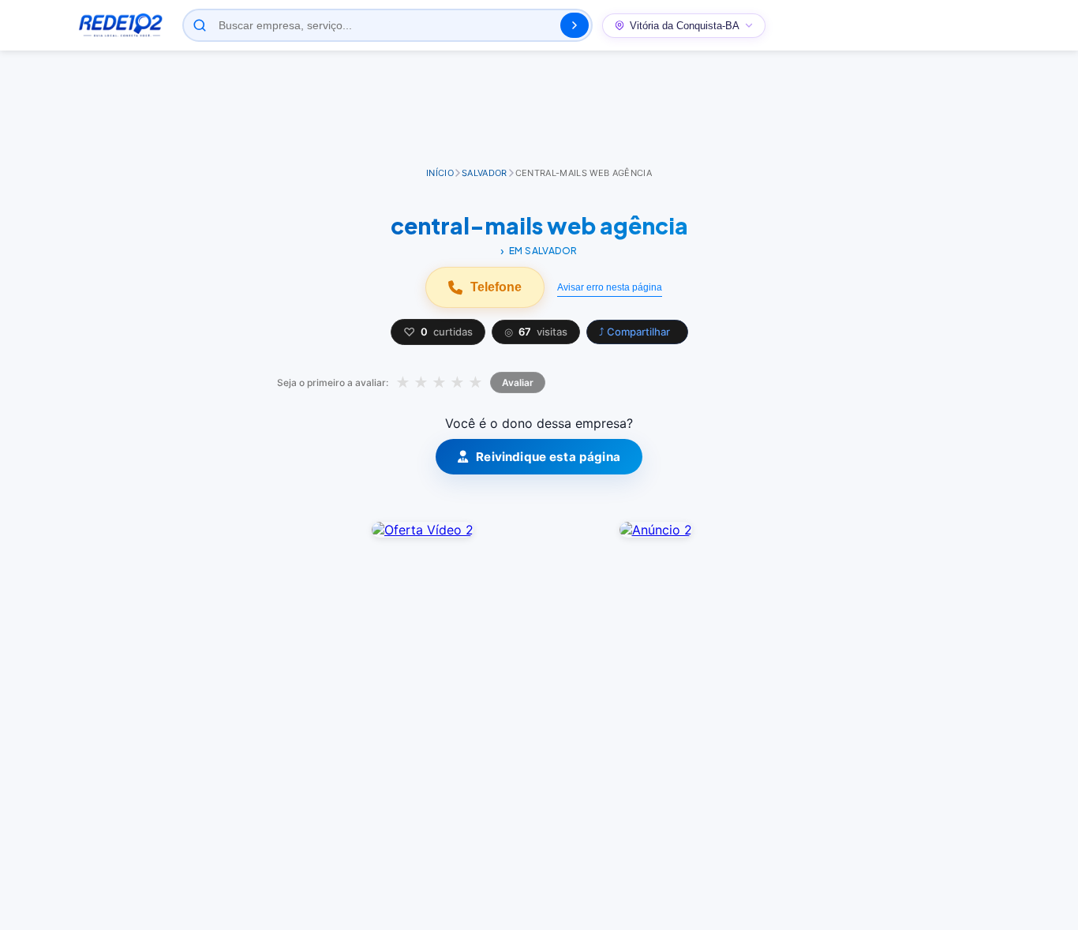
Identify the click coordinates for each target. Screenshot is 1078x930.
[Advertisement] (539, 109)
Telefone (496, 287)
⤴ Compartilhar (634, 331)
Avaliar (517, 382)
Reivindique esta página (548, 456)
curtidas (438, 331)
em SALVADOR (543, 251)
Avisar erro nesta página (609, 287)
